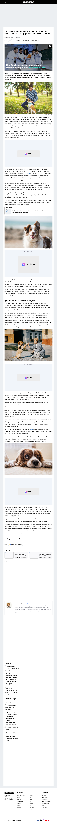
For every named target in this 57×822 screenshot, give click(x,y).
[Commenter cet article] (10, 40)
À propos (44, 795)
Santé (31, 799)
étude (31, 429)
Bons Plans (19, 799)
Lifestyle (31, 795)
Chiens (7, 562)
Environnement (20, 803)
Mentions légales (45, 803)
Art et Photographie (21, 795)
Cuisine (18, 805)
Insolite (18, 811)
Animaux (18, 797)
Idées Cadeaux (33, 811)
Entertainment (20, 801)
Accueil (6, 29)
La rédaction (44, 799)
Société (31, 803)
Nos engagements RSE (46, 801)
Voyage (31, 809)
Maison (31, 797)
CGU (43, 805)
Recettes (19, 807)
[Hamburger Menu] (5, 2)
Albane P (8, 37)
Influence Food (45, 807)
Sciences (15, 29)
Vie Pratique (32, 807)
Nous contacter (45, 797)
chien (28, 174)
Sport (31, 805)
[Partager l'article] (6, 40)
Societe (10, 29)
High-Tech (19, 809)
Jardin (18, 813)
